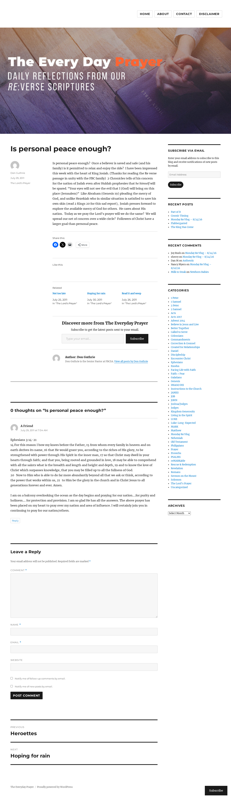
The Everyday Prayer (22, 787)
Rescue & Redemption (183, 464)
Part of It (176, 211)
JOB (173, 396)
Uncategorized (179, 487)
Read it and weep (131, 293)
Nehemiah (177, 438)
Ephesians (177, 362)
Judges (175, 407)
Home (145, 14)
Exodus (175, 366)
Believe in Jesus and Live (185, 324)
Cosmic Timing (179, 215)
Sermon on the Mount (183, 475)
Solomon (176, 479)
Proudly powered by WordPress (55, 787)
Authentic (188, 260)
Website (16, 660)
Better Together (180, 328)
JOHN (174, 400)
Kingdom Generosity (183, 411)
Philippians (177, 445)
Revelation (177, 468)
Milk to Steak (178, 272)
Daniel (174, 351)
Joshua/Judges (179, 404)
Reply (15, 520)
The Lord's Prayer (20, 183)
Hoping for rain (96, 293)
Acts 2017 (176, 316)
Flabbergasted (179, 223)
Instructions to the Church (186, 388)
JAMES (175, 392)
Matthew (176, 430)
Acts (173, 313)
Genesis (175, 381)
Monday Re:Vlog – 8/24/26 (186, 219)
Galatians (176, 377)
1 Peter (174, 298)
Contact (184, 14)
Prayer (174, 449)
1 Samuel (176, 301)
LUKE (174, 419)
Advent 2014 (178, 320)
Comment (18, 570)
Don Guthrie (17, 172)
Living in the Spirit (181, 415)
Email (15, 642)
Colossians (177, 335)
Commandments (180, 339)
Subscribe (137, 338)
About (163, 14)
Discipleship (178, 354)
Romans (175, 472)
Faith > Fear (178, 373)
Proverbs (176, 453)
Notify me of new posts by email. (34, 686)
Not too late (59, 293)
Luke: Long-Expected (183, 422)
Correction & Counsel (183, 343)
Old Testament (179, 441)
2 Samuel (176, 309)
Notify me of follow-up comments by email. (40, 678)
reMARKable (178, 460)
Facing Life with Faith (183, 369)
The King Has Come (182, 227)
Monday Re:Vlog (180, 434)
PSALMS (176, 457)
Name (15, 624)
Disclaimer (209, 14)
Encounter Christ (181, 358)
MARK (174, 426)
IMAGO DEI (177, 385)
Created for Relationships (185, 347)
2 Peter (175, 305)
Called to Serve (179, 332)
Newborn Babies (199, 272)
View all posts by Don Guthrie (131, 361)
